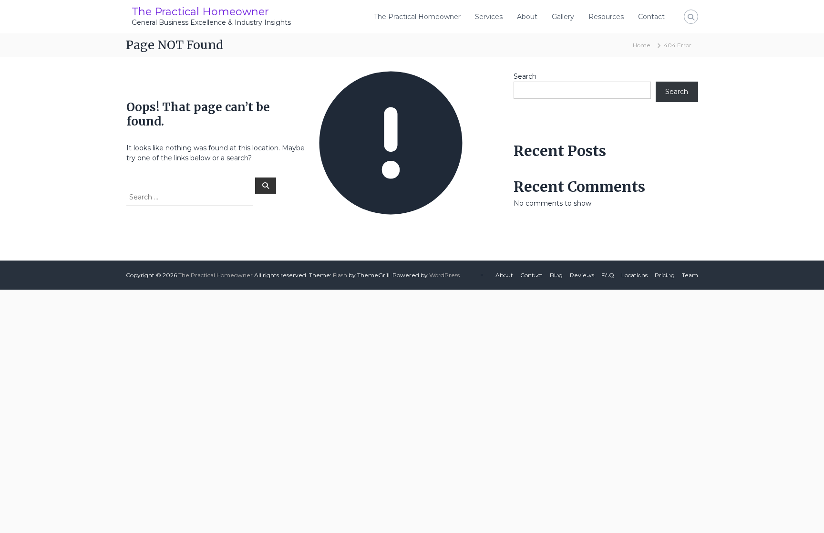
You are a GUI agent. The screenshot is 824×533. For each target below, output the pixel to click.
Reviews (582, 275)
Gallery (563, 16)
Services (489, 16)
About (527, 16)
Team (690, 275)
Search (525, 76)
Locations (634, 275)
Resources (606, 16)
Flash (340, 275)
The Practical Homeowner (200, 11)
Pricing (665, 275)
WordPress (444, 275)
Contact (651, 16)
